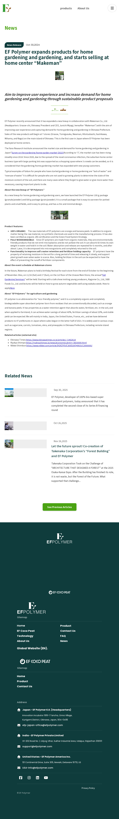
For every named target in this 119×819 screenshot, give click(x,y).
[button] (112, 8)
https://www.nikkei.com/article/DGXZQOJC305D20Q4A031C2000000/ (59, 345)
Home (21, 676)
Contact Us (24, 686)
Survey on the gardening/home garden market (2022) (38, 152)
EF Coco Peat (26, 631)
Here (12, 288)
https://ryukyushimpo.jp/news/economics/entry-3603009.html (56, 342)
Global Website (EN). (32, 648)
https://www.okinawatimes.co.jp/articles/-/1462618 (51, 339)
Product (22, 681)
